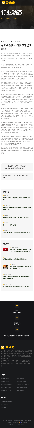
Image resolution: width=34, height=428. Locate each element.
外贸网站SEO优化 (22, 387)
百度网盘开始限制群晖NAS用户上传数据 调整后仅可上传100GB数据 (16, 277)
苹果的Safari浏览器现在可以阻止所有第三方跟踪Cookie (20, 267)
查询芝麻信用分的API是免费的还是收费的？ (15, 259)
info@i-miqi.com (17, 324)
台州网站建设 (5, 378)
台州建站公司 (5, 381)
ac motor (3, 407)
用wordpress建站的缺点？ (10, 225)
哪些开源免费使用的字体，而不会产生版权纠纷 (16, 176)
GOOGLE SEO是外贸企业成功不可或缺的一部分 (16, 232)
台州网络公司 (20, 378)
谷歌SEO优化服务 (6, 387)
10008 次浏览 (16, 41)
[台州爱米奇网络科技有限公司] (9, 2)
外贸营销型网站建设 (6, 384)
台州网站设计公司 (6, 390)
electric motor (5, 404)
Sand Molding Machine (7, 401)
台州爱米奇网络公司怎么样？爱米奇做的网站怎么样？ (16, 198)
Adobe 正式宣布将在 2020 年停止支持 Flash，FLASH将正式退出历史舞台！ (15, 167)
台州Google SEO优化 (23, 384)
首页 (2, 18)
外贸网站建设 (20, 390)
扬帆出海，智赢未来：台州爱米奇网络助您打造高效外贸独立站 (17, 208)
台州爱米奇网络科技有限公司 (18, 420)
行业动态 (15, 18)
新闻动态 (8, 18)
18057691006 (17, 312)
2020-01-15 (6, 41)
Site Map (22, 424)
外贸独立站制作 (21, 381)
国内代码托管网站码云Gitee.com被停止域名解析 (16, 286)
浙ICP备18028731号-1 (13, 422)
